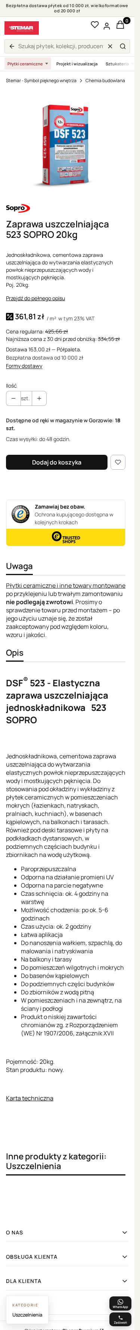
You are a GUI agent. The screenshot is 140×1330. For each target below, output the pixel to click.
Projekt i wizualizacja (76, 63)
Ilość (11, 385)
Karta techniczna (29, 1098)
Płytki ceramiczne (25, 63)
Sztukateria (117, 63)
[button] (123, 46)
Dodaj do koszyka (56, 462)
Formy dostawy (24, 365)
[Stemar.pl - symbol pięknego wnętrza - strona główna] (21, 28)
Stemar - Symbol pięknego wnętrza (41, 80)
